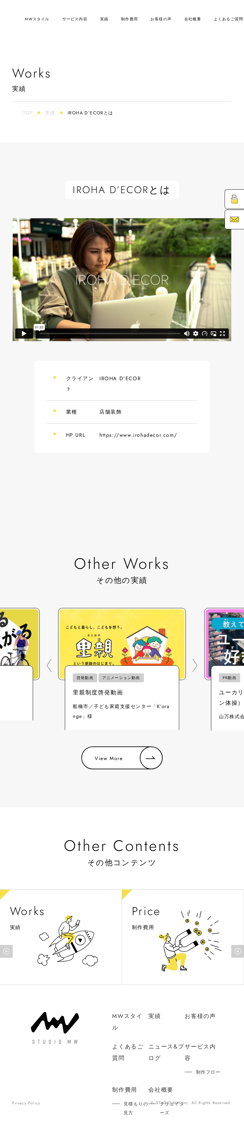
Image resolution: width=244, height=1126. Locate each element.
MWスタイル (37, 19)
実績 (104, 19)
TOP (27, 113)
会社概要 (192, 19)
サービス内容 (74, 19)
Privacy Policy (26, 1103)
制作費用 (129, 19)
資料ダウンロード (237, 199)
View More (109, 758)
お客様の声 (161, 19)
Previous (49, 665)
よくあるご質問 (228, 19)
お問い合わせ (237, 219)
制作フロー (208, 1072)
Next (195, 665)
